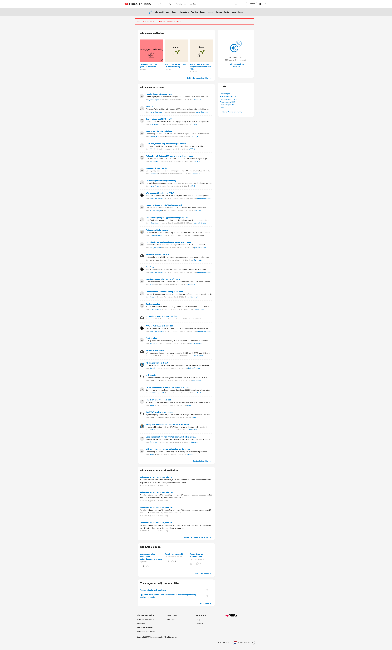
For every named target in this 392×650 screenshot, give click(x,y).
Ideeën (210, 12)
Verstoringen (237, 12)
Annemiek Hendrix (157, 198)
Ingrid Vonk (154, 186)
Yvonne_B (153, 136)
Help (265, 4)
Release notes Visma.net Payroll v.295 (156, 492)
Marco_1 (196, 161)
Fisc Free (150, 267)
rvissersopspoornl (157, 393)
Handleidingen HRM (227, 105)
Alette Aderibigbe (199, 223)
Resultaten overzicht (174, 554)
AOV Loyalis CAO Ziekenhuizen (159, 326)
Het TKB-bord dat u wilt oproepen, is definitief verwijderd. (159, 21)
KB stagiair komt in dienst (157, 363)
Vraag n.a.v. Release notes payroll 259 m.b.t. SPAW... (168, 424)
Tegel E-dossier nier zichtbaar (159, 131)
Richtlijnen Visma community (231, 112)
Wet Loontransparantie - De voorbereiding (176, 50)
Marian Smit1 (197, 380)
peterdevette (154, 124)
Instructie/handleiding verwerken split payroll (166, 144)
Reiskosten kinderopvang (157, 230)
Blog (198, 620)
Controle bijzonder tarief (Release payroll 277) (166, 205)
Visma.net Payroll (162, 12)
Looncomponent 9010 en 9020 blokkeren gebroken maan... (171, 437)
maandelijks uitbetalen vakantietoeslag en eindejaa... (169, 242)
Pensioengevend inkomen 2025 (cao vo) (163, 279)
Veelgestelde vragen (145, 627)
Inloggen (251, 4)
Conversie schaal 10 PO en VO (159, 119)
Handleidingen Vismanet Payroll (160, 94)
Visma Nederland (244, 642)
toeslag (149, 107)
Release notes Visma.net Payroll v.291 (156, 523)
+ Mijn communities (236, 64)
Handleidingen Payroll (228, 99)
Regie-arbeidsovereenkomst (158, 400)
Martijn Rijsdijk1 (156, 210)
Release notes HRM (227, 102)
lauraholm (197, 99)
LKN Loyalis (151, 375)
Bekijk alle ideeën (202, 574)
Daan (152, 405)
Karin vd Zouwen (156, 235)
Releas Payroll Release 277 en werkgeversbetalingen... (169, 156)
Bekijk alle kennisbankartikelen (196, 537)
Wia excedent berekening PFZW (160, 193)
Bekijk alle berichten (201, 461)
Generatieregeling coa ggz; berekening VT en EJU (167, 218)
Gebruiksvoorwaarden (145, 620)
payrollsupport (196, 343)
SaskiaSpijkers (155, 309)
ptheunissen (154, 223)
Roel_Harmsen (155, 247)
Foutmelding (151, 338)
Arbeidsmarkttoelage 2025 (157, 255)
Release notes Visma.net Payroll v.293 (156, 508)
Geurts (152, 454)
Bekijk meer (204, 603)
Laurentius (154, 173)
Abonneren (236, 67)
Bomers (153, 297)
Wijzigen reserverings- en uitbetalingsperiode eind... (169, 449)
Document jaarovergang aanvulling (161, 181)
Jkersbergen (154, 99)
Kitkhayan (153, 442)
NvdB (199, 393)
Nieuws (174, 12)
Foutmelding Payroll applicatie (153, 590)
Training (194, 12)
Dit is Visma (171, 620)
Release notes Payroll (228, 96)
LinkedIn (199, 623)
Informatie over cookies (146, 631)
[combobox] (206, 4)
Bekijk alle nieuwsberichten (198, 78)
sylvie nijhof (193, 297)
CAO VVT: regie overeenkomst (159, 412)
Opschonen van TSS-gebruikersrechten (151, 50)
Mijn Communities (260, 4)
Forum (202, 12)
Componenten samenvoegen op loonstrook (164, 292)
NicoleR (198, 210)
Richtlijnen (141, 623)
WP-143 (152, 149)
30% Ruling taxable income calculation (162, 316)
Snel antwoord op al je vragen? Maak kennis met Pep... (201, 50)
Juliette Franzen (200, 247)
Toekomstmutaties (154, 304)
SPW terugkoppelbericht (156, 168)
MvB (195, 124)
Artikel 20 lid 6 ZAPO (155, 350)
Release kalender (223, 12)
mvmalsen (193, 430)
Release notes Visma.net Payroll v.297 (156, 477)
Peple (222, 108)
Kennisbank (184, 12)
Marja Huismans (156, 112)
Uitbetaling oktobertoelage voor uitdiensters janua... (169, 387)
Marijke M (153, 343)
